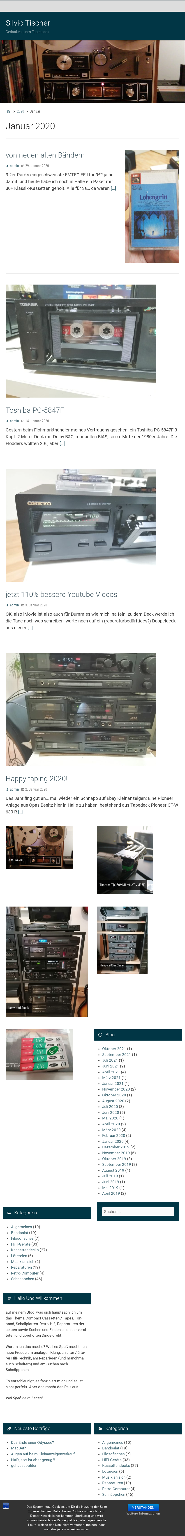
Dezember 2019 (116, 1147)
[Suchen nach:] (138, 1211)
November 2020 (116, 1089)
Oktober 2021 (114, 1048)
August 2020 (113, 1101)
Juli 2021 (110, 1060)
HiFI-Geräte (20, 1244)
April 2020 (111, 1124)
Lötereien (19, 1255)
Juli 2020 (110, 1106)
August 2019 (113, 1170)
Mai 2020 (110, 1118)
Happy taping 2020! (36, 778)
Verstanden (143, 1507)
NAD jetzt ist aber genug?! (33, 1460)
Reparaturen (21, 1267)
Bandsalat (19, 1232)
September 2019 (116, 1164)
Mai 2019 (110, 1187)
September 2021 (116, 1054)
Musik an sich (22, 1261)
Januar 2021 (113, 1083)
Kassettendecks (25, 1250)
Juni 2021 (110, 1066)
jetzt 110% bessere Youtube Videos (61, 594)
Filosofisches (22, 1238)
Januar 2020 (113, 1141)
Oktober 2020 (114, 1095)
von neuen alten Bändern (45, 155)
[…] (113, 188)
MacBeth (18, 1448)
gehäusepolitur (24, 1465)
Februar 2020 (113, 1135)
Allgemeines (21, 1227)
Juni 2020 (110, 1112)
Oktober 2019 (114, 1159)
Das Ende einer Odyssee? (32, 1442)
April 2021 (111, 1072)
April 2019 (111, 1193)
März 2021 (111, 1077)
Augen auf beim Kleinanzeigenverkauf (43, 1454)
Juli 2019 (110, 1176)
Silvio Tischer (28, 22)
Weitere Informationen (143, 1513)
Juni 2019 (110, 1182)
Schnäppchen (22, 1279)
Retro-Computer (25, 1273)
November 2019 (116, 1153)
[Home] (8, 111)
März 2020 (111, 1130)
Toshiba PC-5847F (35, 410)
